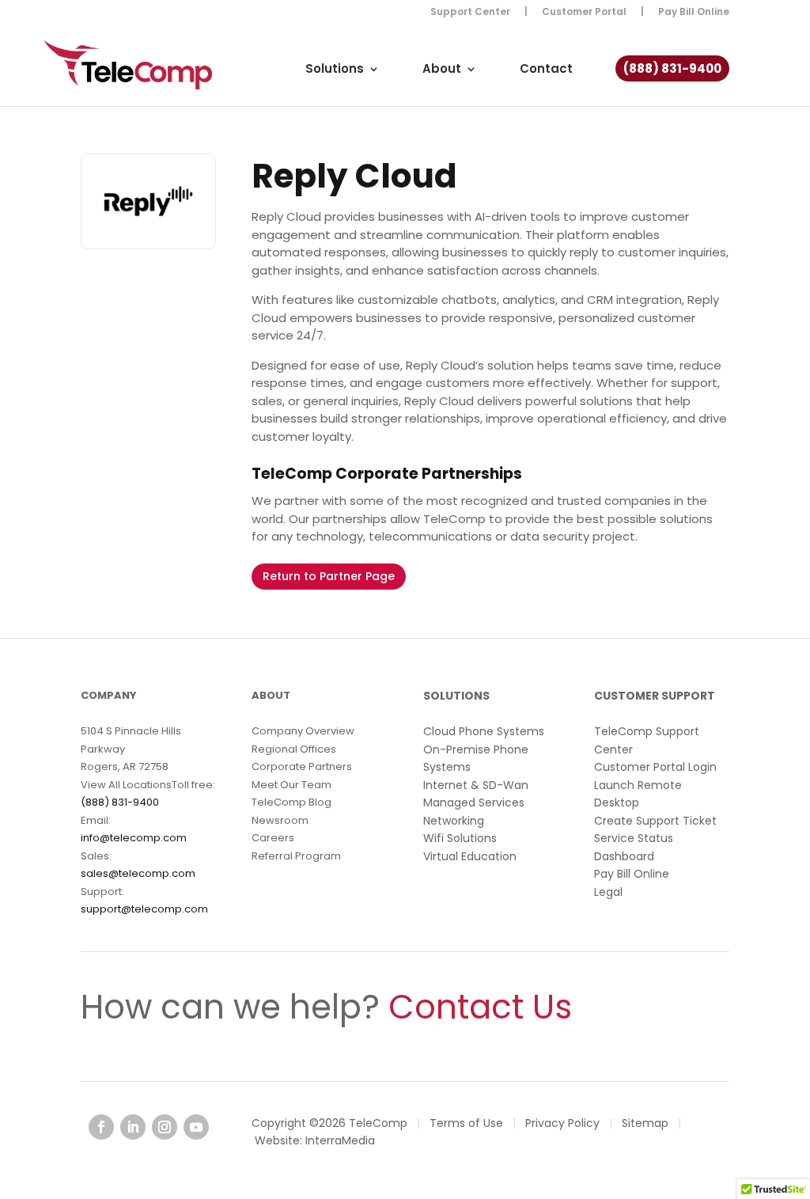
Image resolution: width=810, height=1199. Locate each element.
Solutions (334, 70)
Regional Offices (294, 749)
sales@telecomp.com (138, 873)
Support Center (470, 12)
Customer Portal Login (655, 767)
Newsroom (280, 820)
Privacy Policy (562, 1123)
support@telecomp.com (144, 908)
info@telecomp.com (134, 837)
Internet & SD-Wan (475, 785)
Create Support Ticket (655, 821)
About (441, 70)
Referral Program (296, 855)
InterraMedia (340, 1140)
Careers (273, 837)
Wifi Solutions (460, 838)
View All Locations (126, 784)
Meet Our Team (291, 784)
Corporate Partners (302, 766)
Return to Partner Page (329, 576)
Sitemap (645, 1123)
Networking (453, 821)
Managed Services (473, 802)
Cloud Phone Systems (483, 731)
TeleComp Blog (291, 802)
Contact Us (480, 1007)
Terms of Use (466, 1123)
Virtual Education (470, 856)
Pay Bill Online (693, 12)
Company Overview (303, 730)
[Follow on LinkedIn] (133, 1127)
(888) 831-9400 (672, 70)
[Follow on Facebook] (101, 1127)
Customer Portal (584, 12)
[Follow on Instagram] (164, 1127)
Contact (546, 70)
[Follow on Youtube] (196, 1127)
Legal (608, 892)
